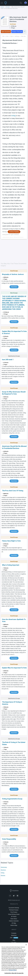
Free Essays (13, 912)
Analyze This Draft (17, 31)
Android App (13, 925)
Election (3, 875)
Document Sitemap (14, 907)
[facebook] (10, 896)
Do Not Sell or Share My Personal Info (14, 973)
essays (8, 7)
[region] (14, 959)
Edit (7, 36)
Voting (2, 873)
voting (13, 116)
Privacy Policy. (12, 970)
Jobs (11, 937)
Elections (3, 870)
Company (13, 933)
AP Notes (13, 916)
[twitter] (14, 896)
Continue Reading (14, 232)
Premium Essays (13, 910)
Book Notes (14, 918)
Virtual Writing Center (14, 914)
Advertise (13, 935)
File (3, 36)
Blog (14, 940)
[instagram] (17, 896)
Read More (14, 287)
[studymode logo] (9, 3)
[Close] (26, 944)
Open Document (5, 31)
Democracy (4, 867)
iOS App (14, 923)
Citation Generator (14, 921)
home (2, 7)
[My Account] (26, 3)
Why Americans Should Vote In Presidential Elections (18, 19)
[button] (2, 2)
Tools (11, 36)
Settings (17, 36)
